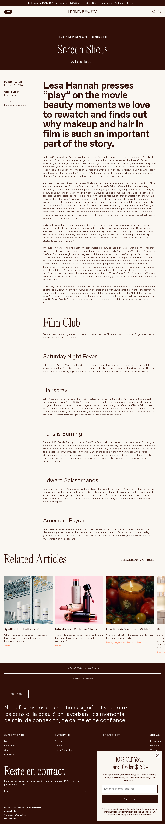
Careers (59, 745)
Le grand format (77, 37)
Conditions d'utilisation (15, 815)
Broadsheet (111, 735)
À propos (59, 741)
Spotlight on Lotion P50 (21, 629)
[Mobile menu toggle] (8, 12)
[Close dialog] (157, 755)
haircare (21, 105)
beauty (7, 105)
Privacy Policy (10, 819)
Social (154, 735)
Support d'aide (14, 735)
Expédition (9, 745)
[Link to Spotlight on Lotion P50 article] (28, 600)
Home (61, 37)
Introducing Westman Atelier (76, 629)
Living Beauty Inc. (64, 750)
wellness (137, 642)
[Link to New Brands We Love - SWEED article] (130, 600)
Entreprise (62, 735)
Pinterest (155, 745)
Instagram (155, 741)
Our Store (9, 754)
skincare (130, 642)
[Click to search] (154, 11)
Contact (8, 750)
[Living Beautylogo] (82, 11)
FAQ (6, 741)
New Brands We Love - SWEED (128, 629)
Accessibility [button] (10, 811)
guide (115, 642)
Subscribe (130, 799)
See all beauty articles (137, 560)
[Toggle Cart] (159, 11)
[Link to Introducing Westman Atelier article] (79, 600)
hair (14, 105)
